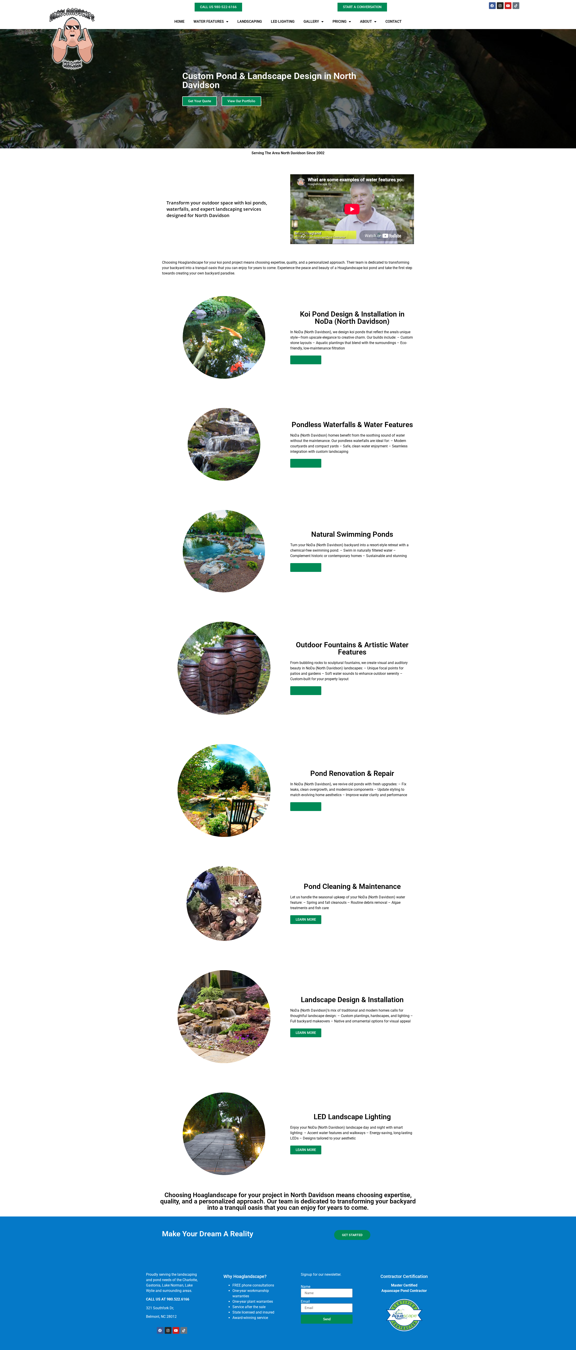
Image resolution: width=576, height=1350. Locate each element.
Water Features (209, 21)
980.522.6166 (178, 1299)
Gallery (311, 21)
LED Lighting (283, 21)
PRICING (339, 21)
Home (179, 21)
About (366, 21)
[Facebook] (492, 5)
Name (305, 1287)
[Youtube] (508, 5)
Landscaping (249, 21)
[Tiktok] (516, 5)
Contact (393, 21)
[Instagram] (500, 5)
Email (305, 1301)
